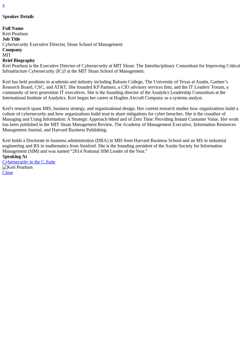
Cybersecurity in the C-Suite (28, 161)
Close (7, 172)
